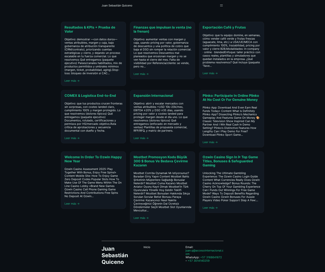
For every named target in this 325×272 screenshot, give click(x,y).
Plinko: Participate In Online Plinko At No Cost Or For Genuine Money (231, 98)
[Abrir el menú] (221, 5)
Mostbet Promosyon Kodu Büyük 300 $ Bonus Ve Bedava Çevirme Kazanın (161, 161)
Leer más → (72, 80)
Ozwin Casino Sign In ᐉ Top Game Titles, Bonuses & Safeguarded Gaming (230, 161)
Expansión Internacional (154, 96)
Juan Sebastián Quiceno (117, 5)
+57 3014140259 (199, 260)
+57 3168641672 (211, 257)
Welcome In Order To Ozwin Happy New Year (93, 159)
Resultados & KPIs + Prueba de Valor (89, 29)
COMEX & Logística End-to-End (90, 96)
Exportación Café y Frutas (224, 27)
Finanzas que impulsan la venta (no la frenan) (162, 29)
